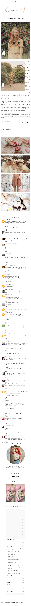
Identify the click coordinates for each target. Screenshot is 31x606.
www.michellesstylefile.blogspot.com (13, 250)
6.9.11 (6, 423)
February (11, 589)
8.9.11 (6, 441)
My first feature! (12, 558)
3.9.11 (6, 229)
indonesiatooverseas (10, 230)
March (10, 586)
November (11, 541)
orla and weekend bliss (13, 571)
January (10, 591)
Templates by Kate (19, 602)
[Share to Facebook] (22, 122)
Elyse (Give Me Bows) (10, 383)
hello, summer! (11, 564)
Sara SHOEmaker (9, 323)
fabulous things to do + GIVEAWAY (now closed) (14, 566)
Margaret (7, 379)
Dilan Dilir (7, 284)
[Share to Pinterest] (26, 122)
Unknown (7, 294)
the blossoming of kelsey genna (15, 551)
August (10, 575)
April (9, 584)
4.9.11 (6, 301)
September (11, 546)
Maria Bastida (8, 425)
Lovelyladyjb (8, 416)
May (9, 582)
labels (9, 121)
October (10, 544)
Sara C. (7, 371)
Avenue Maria (7, 602)
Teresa (6, 253)
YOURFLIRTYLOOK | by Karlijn (12, 302)
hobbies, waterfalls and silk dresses (14, 560)
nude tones (11, 556)
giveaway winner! (12, 553)
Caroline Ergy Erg (9, 333)
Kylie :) (6, 356)
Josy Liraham (8, 435)
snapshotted (11, 549)
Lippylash (7, 237)
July (9, 577)
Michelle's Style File (9, 243)
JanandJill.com (8, 219)
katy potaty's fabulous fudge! (14, 548)
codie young (5, 121)
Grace (6, 274)
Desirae (7, 390)
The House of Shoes (9, 330)
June (9, 580)
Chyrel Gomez (8, 289)
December (11, 539)
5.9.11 (6, 377)
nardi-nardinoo (11, 554)
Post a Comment (5, 442)
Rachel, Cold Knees (9, 265)
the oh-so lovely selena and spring (16, 573)
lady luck (10, 568)
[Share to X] (24, 122)
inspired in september (13, 570)
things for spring (12, 562)
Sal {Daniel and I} (9, 341)
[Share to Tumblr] (27, 122)
